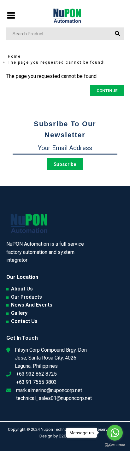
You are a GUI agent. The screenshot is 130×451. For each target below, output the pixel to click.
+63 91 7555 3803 (36, 382)
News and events (31, 305)
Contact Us (24, 321)
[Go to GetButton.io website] (115, 445)
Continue (107, 90)
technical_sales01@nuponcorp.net (54, 398)
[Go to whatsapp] (115, 433)
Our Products (26, 297)
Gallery (19, 313)
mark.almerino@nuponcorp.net (49, 390)
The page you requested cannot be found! (56, 62)
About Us (22, 289)
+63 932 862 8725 (36, 374)
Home (14, 56)
